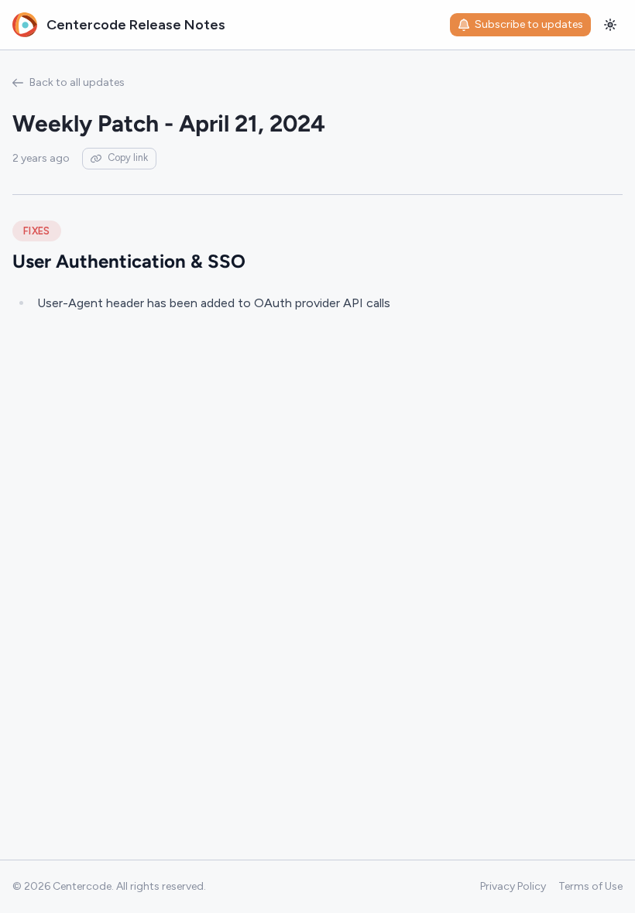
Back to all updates (77, 82)
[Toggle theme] (610, 24)
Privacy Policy (513, 886)
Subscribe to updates (529, 24)
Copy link (128, 157)
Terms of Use (590, 886)
